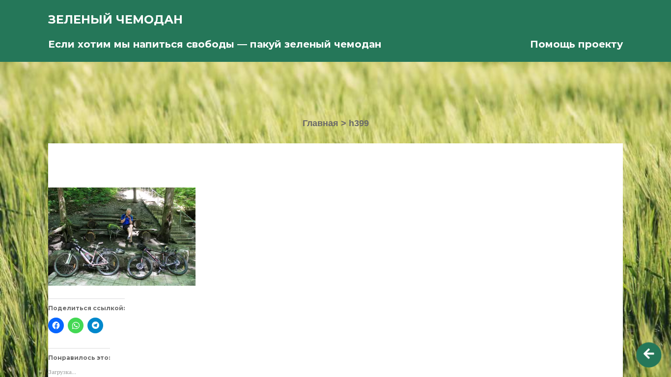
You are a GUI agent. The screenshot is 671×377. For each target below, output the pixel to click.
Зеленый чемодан (115, 19)
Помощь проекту (576, 44)
